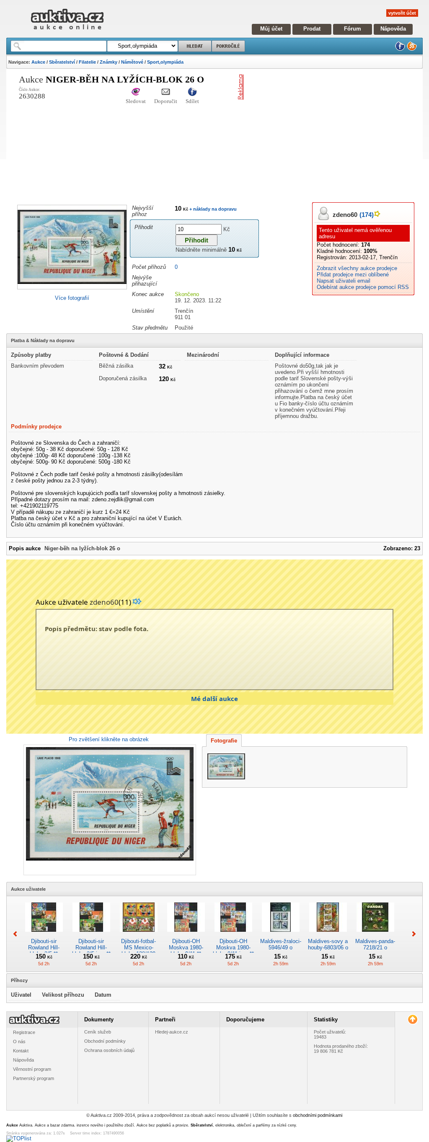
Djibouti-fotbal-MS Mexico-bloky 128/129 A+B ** (138, 950)
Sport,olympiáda (165, 61)
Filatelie (87, 61)
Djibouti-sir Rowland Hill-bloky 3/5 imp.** (91, 947)
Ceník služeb (97, 1031)
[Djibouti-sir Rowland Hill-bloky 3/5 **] (44, 935)
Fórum (352, 29)
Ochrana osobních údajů (109, 1050)
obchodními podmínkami (317, 1115)
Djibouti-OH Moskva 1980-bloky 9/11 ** (186, 947)
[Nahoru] (412, 1019)
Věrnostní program (32, 1069)
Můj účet (271, 29)
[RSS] (412, 49)
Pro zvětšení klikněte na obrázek (109, 739)
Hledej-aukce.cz (171, 1031)
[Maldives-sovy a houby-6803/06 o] (328, 935)
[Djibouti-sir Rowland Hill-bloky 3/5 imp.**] (91, 935)
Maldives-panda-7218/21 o (375, 944)
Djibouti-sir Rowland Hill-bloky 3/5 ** (43, 947)
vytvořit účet (402, 12)
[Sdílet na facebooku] (192, 92)
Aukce (38, 61)
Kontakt (20, 1050)
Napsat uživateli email (343, 281)
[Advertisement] (338, 133)
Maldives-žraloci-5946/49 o (280, 944)
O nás (19, 1041)
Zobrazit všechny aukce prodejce (357, 268)
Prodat (311, 29)
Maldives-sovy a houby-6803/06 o (328, 944)
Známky (108, 61)
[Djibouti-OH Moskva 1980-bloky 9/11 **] (186, 935)
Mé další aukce (214, 698)
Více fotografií (72, 298)
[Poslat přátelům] (165, 92)
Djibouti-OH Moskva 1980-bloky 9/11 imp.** (233, 947)
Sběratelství (62, 61)
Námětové (132, 61)
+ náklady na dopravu (212, 208)
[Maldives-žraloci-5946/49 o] (280, 935)
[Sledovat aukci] (136, 92)
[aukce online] (67, 31)
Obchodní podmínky (105, 1041)
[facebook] (400, 49)
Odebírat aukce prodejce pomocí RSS (363, 287)
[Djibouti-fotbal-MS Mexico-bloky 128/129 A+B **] (138, 935)
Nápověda (393, 29)
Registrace (24, 1032)
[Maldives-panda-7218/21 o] (375, 935)
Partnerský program (33, 1078)
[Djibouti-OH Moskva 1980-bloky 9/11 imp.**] (233, 935)
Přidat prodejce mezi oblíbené (353, 274)
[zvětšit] (108, 810)
